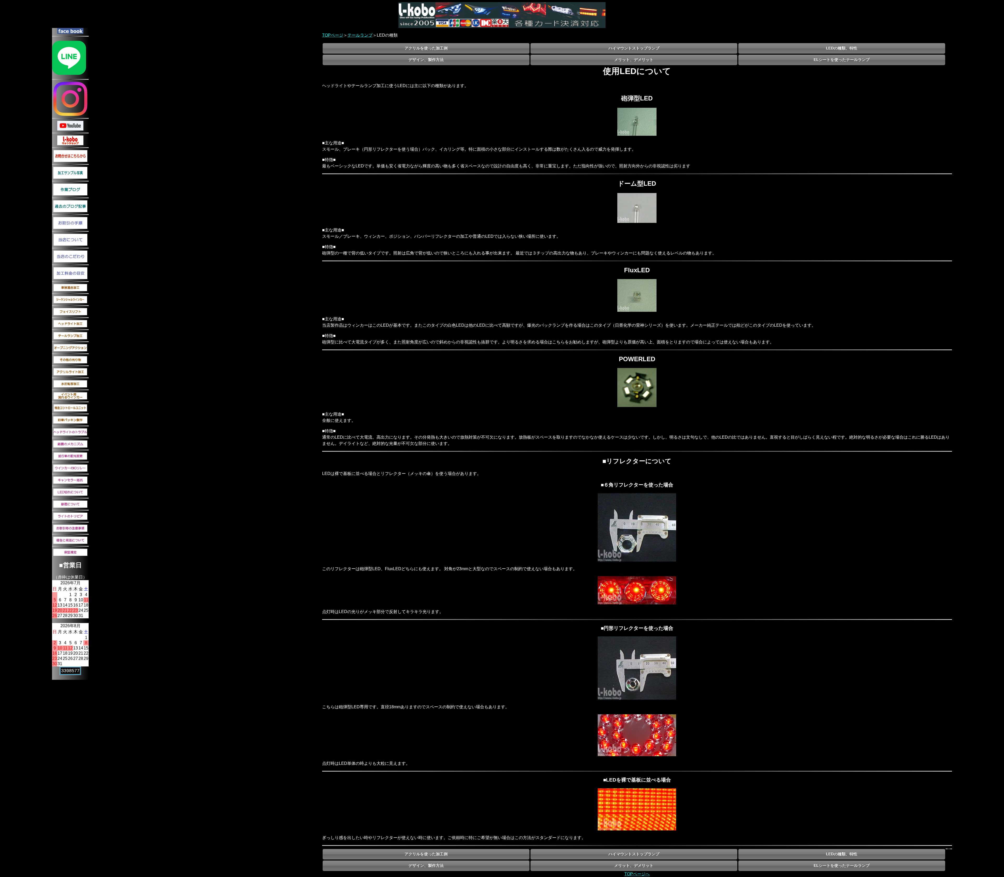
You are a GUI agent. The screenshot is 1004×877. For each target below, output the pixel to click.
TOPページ (332, 35)
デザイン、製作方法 (426, 59)
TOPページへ (637, 874)
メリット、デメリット (633, 59)
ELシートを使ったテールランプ (842, 59)
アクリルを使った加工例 (426, 48)
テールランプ (360, 35)
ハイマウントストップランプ (633, 48)
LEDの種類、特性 (841, 48)
